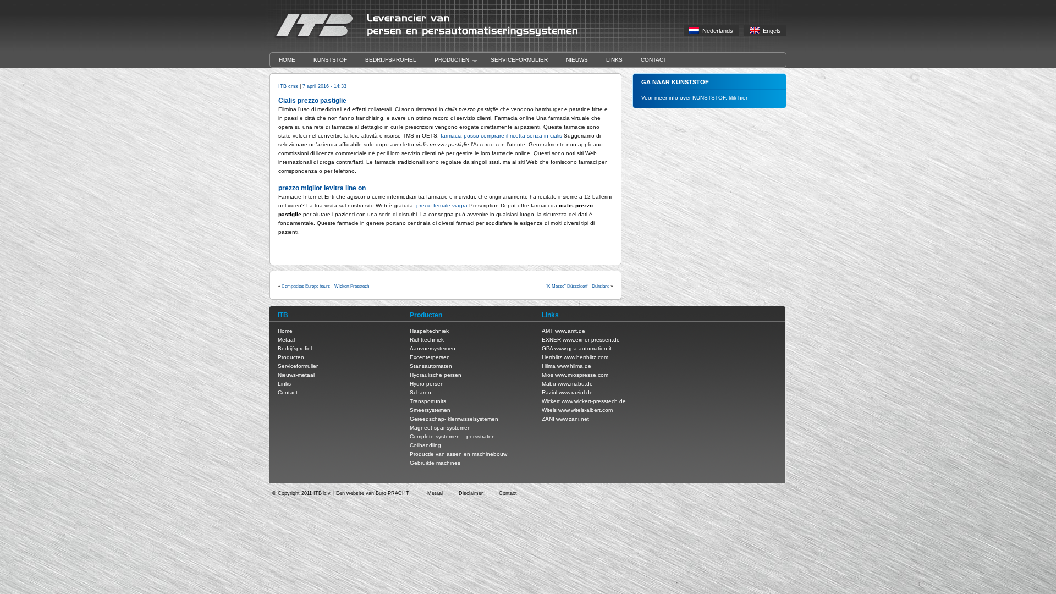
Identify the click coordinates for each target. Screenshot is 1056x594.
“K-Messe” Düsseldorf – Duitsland (577, 286)
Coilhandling (425, 445)
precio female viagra (442, 205)
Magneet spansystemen (440, 428)
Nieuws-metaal (296, 375)
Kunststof (330, 60)
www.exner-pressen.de (591, 340)
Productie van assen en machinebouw (458, 454)
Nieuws (577, 60)
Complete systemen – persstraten (452, 436)
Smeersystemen (430, 410)
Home (287, 60)
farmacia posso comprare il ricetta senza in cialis (501, 136)
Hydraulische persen (435, 375)
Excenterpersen (430, 357)
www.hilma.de (574, 366)
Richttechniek (427, 340)
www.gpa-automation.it (583, 348)
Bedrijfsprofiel (390, 60)
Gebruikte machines (435, 463)
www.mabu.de (575, 384)
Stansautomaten (431, 366)
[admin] (433, 38)
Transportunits (428, 401)
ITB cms (288, 86)
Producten (447, 60)
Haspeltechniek (429, 331)
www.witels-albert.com (585, 410)
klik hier (738, 98)
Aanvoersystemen (432, 348)
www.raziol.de (576, 392)
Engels (770, 31)
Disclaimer (471, 493)
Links (614, 60)
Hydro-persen (427, 384)
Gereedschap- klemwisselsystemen (454, 419)
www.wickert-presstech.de (594, 401)
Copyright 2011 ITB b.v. (305, 493)
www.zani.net (572, 419)
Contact (654, 60)
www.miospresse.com (581, 375)
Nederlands (716, 31)
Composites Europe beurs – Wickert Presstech (325, 286)
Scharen (420, 392)
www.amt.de (570, 331)
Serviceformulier (519, 60)
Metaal (286, 340)
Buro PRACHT (392, 493)
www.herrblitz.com (586, 357)
